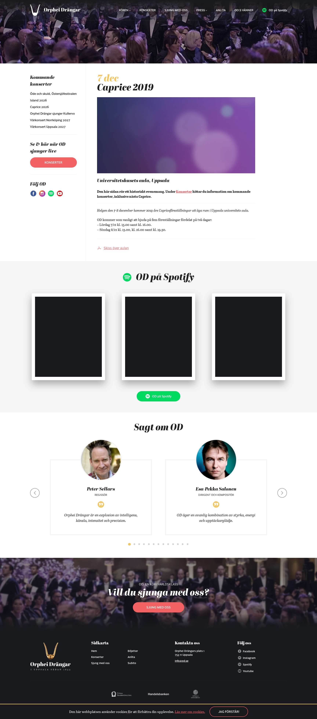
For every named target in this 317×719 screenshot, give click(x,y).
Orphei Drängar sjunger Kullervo (52, 113)
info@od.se (181, 661)
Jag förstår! (228, 711)
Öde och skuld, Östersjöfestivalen (53, 94)
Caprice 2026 (39, 107)
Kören (123, 10)
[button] (129, 544)
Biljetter (133, 651)
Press (200, 10)
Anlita (221, 10)
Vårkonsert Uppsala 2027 (47, 127)
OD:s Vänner (243, 10)
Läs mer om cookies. (190, 711)
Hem (94, 651)
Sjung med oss (176, 10)
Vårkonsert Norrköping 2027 (50, 120)
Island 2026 (38, 100)
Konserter (147, 10)
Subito (132, 663)
